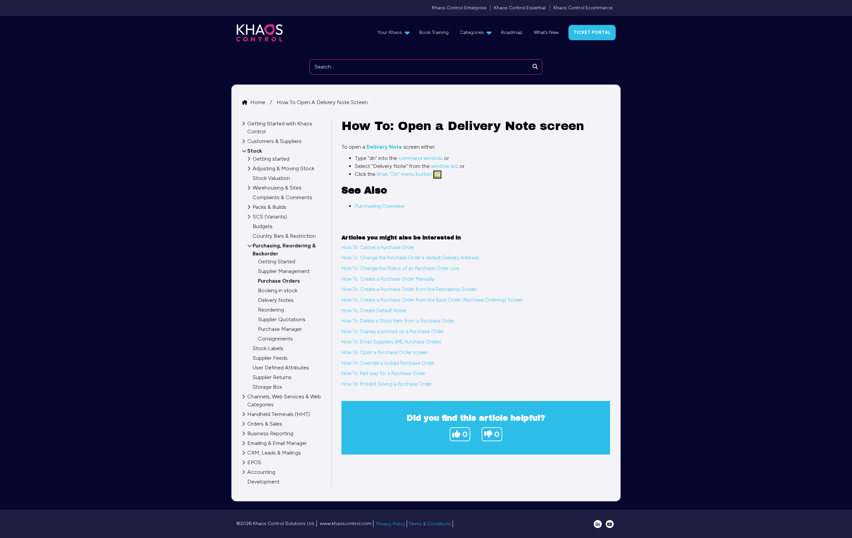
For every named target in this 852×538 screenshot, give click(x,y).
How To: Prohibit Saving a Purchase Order (386, 384)
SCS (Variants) (270, 216)
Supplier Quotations (282, 319)
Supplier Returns (272, 377)
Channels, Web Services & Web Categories (284, 400)
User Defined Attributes (281, 367)
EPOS (254, 462)
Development (263, 481)
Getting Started (276, 261)
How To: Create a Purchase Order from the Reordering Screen (409, 289)
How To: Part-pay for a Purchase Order (383, 373)
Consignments (275, 339)
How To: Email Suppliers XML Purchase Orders (391, 342)
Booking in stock (277, 290)
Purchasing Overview (379, 206)
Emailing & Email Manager (277, 443)
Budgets (263, 226)
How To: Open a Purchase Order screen (384, 352)
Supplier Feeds (270, 358)
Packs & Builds (269, 207)
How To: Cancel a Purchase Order (378, 247)
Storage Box (267, 387)
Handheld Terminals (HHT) (278, 414)
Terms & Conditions (430, 524)
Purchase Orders (279, 281)
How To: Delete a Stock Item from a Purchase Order (397, 321)
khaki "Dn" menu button (404, 174)
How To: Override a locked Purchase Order (387, 363)
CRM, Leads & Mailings (274, 453)
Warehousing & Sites (277, 188)
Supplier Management (284, 271)
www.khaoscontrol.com (345, 523)
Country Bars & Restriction (284, 236)
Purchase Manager (280, 329)
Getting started (271, 159)
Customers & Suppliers (274, 141)
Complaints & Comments (282, 197)
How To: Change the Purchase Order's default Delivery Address (410, 258)
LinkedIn (598, 524)
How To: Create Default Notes (373, 311)
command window (420, 158)
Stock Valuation (271, 178)
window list (444, 166)
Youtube (610, 524)
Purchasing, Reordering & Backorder (284, 249)
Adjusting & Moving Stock (283, 168)
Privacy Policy (390, 524)
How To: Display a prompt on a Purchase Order (392, 332)
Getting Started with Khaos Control (279, 127)
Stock (254, 151)
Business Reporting (270, 433)
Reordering (271, 310)
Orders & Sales (264, 424)
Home (258, 102)
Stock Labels (268, 348)
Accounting (261, 472)
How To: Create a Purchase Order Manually (387, 279)
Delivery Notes (276, 300)
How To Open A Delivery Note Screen (322, 102)
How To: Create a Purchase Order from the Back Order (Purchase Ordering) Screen (432, 300)
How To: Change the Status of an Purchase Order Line (400, 268)
